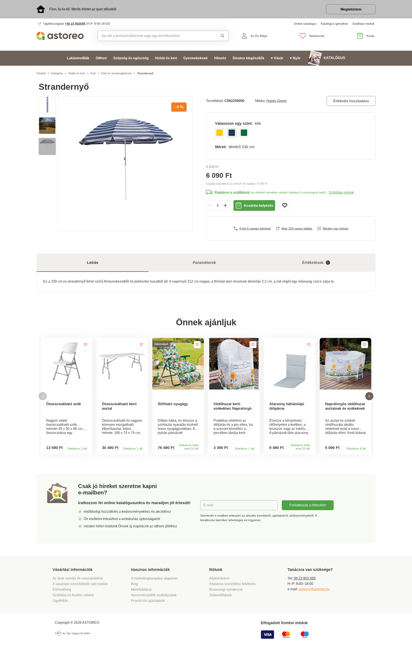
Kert (93, 73)
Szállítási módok (363, 23)
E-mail (208, 505)
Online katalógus (305, 23)
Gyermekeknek (195, 58)
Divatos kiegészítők (248, 58)
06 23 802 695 (305, 578)
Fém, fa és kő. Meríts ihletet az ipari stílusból (82, 9)
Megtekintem (351, 9)
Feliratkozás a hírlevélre (307, 505)
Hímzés (220, 58)
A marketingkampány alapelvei (154, 578)
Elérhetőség (62, 589)
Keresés (218, 36)
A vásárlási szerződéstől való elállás (80, 584)
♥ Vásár (277, 58)
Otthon (101, 58)
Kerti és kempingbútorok (116, 73)
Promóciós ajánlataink (148, 600)
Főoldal (40, 73)
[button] (43, 396)
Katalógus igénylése (334, 23)
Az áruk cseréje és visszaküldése (78, 578)
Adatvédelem (219, 578)
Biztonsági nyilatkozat (225, 589)
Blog (134, 584)
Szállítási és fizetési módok (74, 595)
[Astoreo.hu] (62, 36)
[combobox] (153, 36)
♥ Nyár (295, 58)
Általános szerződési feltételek (232, 584)
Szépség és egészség (131, 58)
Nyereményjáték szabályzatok (154, 595)
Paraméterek (204, 262)
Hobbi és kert (166, 58)
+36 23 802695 (75, 23)
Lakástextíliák (78, 58)
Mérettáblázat (141, 589)
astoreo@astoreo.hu (314, 589)
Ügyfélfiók (60, 600)
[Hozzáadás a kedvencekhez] (284, 205)
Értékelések (315, 262)
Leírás (92, 262)
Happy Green (276, 101)
